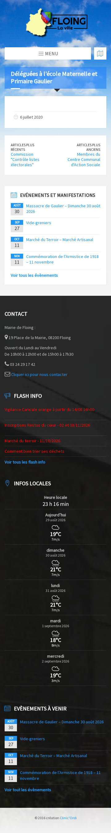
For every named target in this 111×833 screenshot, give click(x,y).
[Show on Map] (100, 53)
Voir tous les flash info (25, 462)
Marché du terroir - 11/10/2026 (32, 441)
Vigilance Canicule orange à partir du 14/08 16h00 (49, 409)
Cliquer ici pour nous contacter (39, 374)
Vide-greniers (38, 222)
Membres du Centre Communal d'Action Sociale (84, 159)
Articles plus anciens (88, 147)
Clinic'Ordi (68, 817)
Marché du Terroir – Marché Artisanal (59, 239)
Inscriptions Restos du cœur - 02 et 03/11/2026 (47, 425)
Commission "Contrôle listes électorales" (25, 159)
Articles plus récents (22, 147)
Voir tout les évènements (28, 789)
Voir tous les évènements (34, 275)
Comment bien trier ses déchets (34, 451)
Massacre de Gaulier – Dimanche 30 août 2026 (62, 722)
